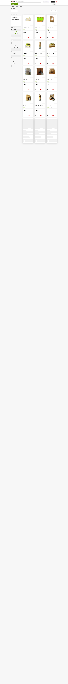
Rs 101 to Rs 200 (15, 47)
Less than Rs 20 (15, 42)
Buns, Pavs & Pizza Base (15, 19)
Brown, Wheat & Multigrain (16, 17)
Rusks (13, 24)
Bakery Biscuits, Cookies (15, 21)
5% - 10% (14, 51)
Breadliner (14, 37)
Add (29, 37)
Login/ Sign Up (52, 1)
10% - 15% (14, 53)
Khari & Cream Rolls (15, 22)
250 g (13, 61)
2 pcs (13, 65)
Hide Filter (15, 10)
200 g (14, 63)
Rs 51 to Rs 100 (15, 45)
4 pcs (13, 59)
